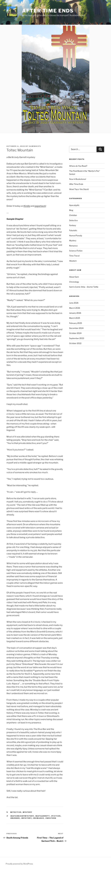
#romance (38, 818)
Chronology (74, 282)
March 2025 (74, 318)
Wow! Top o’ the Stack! (79, 189)
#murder (15, 818)
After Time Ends (48, 11)
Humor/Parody (75, 235)
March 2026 (74, 308)
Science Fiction (75, 251)
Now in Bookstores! (77, 179)
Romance (73, 246)
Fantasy (72, 225)
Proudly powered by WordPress (19, 864)
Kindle (27, 206)
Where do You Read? (78, 166)
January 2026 (75, 313)
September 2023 (76, 338)
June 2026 (73, 303)
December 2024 (76, 328)
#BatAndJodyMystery (22, 816)
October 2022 (75, 343)
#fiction (56, 816)
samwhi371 (35, 146)
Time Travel (74, 256)
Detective (16, 812)
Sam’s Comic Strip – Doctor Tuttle (83, 287)
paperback (40, 206)
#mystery (26, 818)
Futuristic (73, 230)
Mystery (27, 812)
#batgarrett (42, 816)
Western (73, 261)
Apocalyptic (74, 205)
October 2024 (75, 333)
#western (50, 818)
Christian (73, 215)
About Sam (74, 277)
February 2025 (75, 323)
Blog (71, 210)
